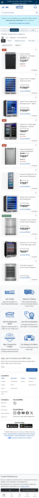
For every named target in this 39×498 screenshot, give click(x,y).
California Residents (20, 435)
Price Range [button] (32, 41)
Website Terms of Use (24, 433)
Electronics (24, 30)
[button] (8, 2)
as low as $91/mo (25, 232)
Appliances (14, 30)
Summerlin (14, 388)
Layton (3, 385)
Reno (16, 34)
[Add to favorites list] (36, 50)
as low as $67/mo (25, 277)
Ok (10, 490)
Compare (34, 70)
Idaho (23, 378)
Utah (3, 378)
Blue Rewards (5, 413)
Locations (5, 376)
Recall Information (12, 433)
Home (5, 433)
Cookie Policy (30, 435)
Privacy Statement (9, 435)
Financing (4, 410)
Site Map (29, 438)
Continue (31, 370)
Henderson (14, 381)
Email (2, 367)
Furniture (5, 30)
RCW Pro (4, 403)
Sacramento (32, 385)
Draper (3, 381)
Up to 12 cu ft (6, 45)
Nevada (10, 34)
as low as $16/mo (25, 186)
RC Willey (4, 34)
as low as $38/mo (25, 209)
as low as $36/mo (25, 91)
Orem (3, 388)
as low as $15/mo (25, 163)
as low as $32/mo (25, 113)
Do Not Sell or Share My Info (18, 438)
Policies (33, 433)
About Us (4, 417)
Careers (3, 406)
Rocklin (31, 381)
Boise (23, 381)
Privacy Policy (25, 486)
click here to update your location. (19, 23)
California (32, 378)
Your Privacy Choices (29, 490)
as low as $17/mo (25, 138)
